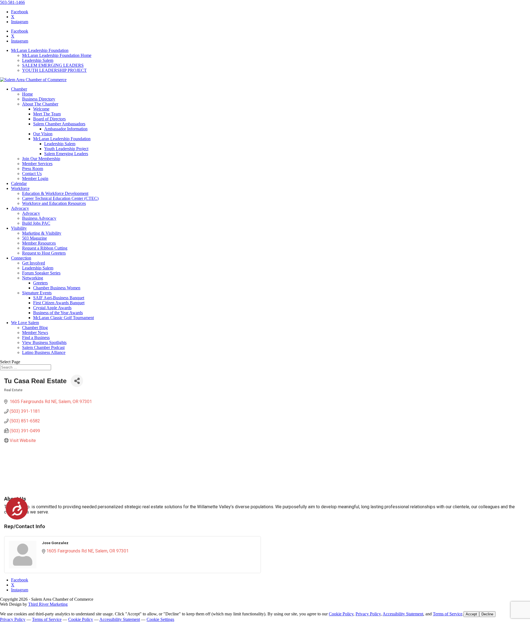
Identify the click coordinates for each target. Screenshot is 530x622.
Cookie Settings (160, 619)
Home (27, 94)
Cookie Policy (341, 614)
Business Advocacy (39, 218)
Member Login (35, 178)
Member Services (37, 163)
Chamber (19, 89)
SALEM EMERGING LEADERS (53, 65)
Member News (35, 332)
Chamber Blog (35, 327)
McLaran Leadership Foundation (39, 50)
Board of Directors (49, 119)
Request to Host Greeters (44, 253)
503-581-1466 (12, 2)
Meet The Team (47, 114)
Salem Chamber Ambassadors (59, 123)
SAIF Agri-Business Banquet (58, 297)
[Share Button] (77, 381)
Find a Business (36, 337)
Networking (32, 278)
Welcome (41, 109)
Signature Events (37, 292)
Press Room (32, 168)
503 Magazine (34, 238)
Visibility (19, 228)
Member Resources (39, 243)
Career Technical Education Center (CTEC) (60, 198)
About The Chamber (40, 104)
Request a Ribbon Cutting (44, 248)
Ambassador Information (66, 128)
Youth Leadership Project (66, 148)
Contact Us (32, 173)
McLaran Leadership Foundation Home (56, 55)
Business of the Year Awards (58, 312)
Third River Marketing (48, 604)
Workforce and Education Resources (54, 203)
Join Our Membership (41, 158)
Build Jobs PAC (36, 223)
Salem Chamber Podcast (43, 347)
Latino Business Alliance (43, 352)
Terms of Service (447, 614)
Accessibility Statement (403, 614)
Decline (487, 614)
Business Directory (38, 99)
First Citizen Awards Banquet (58, 302)
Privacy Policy (368, 614)
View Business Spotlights (44, 342)
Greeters (40, 282)
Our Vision (42, 133)
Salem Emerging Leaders (66, 153)
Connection (21, 258)
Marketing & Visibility (41, 233)
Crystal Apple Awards (52, 307)
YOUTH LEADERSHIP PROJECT (54, 70)
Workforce (20, 188)
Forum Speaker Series (41, 273)
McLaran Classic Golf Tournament (63, 317)
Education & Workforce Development (55, 193)
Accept (471, 614)
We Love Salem (25, 322)
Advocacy (20, 208)
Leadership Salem (37, 60)
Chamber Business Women (56, 287)
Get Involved (33, 263)
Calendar (19, 183)
